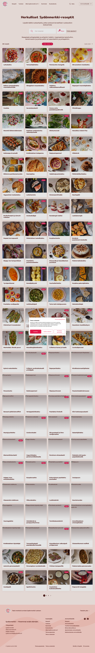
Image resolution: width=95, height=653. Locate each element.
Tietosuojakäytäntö (60, 319)
